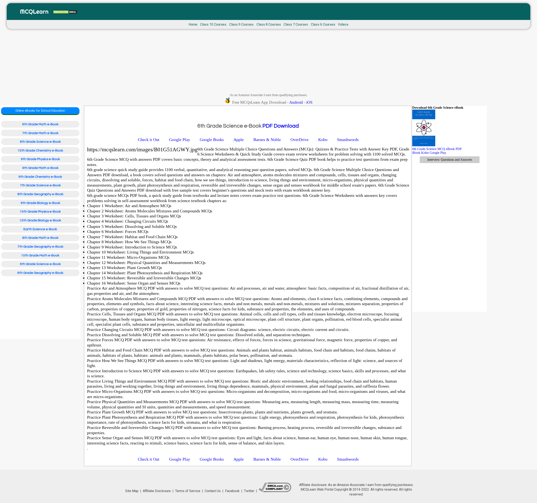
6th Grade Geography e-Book (40, 272)
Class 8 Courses (269, 24)
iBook (416, 152)
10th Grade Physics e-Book (40, 211)
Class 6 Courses (323, 24)
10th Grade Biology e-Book (40, 220)
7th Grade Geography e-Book (40, 246)
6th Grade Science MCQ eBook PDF (437, 149)
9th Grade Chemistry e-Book (40, 176)
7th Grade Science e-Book (40, 185)
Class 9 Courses (241, 24)
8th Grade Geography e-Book (40, 194)
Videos (343, 24)
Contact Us (213, 491)
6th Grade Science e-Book (40, 264)
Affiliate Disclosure (157, 491)
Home (193, 24)
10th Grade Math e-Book (40, 255)
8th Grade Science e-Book (40, 141)
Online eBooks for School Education (40, 110)
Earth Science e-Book (40, 229)
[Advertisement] (268, 62)
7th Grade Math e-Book (40, 133)
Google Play (438, 152)
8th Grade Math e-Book (40, 237)
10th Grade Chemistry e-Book (40, 150)
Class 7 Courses (296, 24)
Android (296, 102)
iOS (309, 102)
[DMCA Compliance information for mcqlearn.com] (275, 491)
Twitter (249, 491)
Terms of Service (187, 491)
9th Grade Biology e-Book (40, 203)
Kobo (425, 152)
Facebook (232, 491)
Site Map (131, 491)
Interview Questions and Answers (449, 159)
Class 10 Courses (213, 24)
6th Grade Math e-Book (40, 124)
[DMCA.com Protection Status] (65, 12)
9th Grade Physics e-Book (40, 159)
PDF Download (280, 126)
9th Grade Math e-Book (40, 168)
